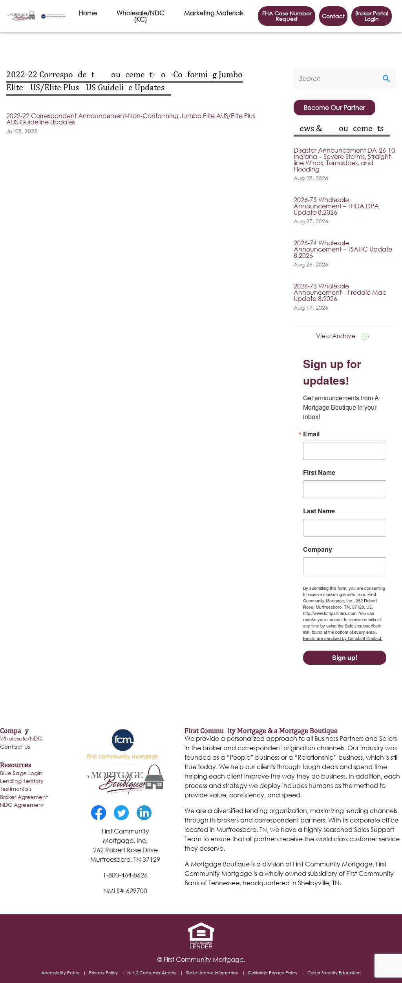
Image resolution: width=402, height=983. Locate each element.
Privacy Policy (103, 973)
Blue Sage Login (21, 773)
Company (317, 549)
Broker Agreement (24, 797)
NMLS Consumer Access (151, 973)
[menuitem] (88, 16)
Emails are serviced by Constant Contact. (342, 638)
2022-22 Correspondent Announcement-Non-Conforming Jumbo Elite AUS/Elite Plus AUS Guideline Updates (130, 119)
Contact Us (15, 747)
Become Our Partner (334, 107)
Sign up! (344, 657)
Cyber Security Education (334, 973)
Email (311, 434)
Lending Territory (22, 781)
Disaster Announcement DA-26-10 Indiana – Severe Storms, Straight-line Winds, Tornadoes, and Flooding (344, 159)
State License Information (212, 973)
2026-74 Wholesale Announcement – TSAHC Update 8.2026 (343, 249)
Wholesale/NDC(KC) (140, 16)
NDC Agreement (22, 805)
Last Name (319, 511)
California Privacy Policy (273, 973)
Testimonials (15, 789)
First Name (319, 472)
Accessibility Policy (60, 973)
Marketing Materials (213, 13)
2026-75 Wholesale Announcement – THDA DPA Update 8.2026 (336, 206)
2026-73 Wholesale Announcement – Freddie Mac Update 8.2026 (340, 292)
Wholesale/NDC (21, 739)
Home (88, 13)
